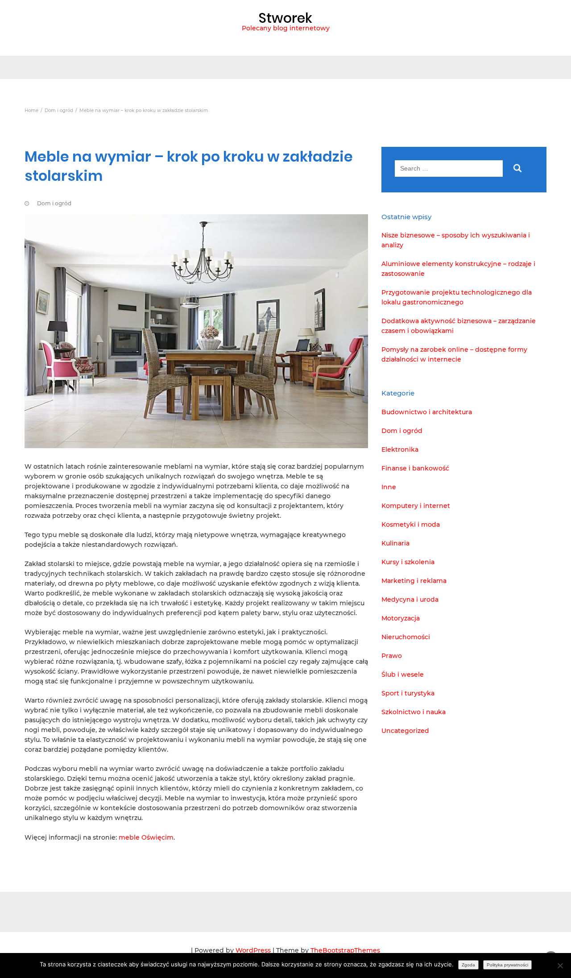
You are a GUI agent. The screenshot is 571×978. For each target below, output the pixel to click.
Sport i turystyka (407, 693)
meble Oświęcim (146, 837)
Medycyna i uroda (410, 599)
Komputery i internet (415, 506)
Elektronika (399, 449)
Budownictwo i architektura (426, 412)
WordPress (253, 950)
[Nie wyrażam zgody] (559, 965)
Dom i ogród (54, 203)
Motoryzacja (400, 618)
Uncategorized (405, 731)
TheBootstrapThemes (345, 950)
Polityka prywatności (507, 964)
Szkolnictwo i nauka (413, 712)
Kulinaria (395, 543)
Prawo (391, 656)
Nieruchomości (405, 637)
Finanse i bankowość (415, 468)
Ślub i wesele (402, 674)
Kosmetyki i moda (410, 524)
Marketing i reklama (414, 581)
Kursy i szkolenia (407, 562)
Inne (388, 487)
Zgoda (468, 964)
